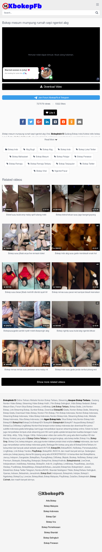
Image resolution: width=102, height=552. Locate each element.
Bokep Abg (47, 149)
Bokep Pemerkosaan (51, 527)
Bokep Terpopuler (66, 163)
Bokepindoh (58, 422)
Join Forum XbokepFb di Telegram (53, 97)
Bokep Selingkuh (51, 537)
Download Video (52, 86)
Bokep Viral (41, 170)
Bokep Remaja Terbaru (40, 163)
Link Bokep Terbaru (60, 406)
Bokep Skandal (51, 532)
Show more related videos (51, 382)
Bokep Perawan (84, 156)
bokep (77, 441)
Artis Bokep (51, 500)
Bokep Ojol (51, 516)
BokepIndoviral (73, 460)
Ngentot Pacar (60, 170)
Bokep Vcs (51, 521)
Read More (49, 139)
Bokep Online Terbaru (37, 438)
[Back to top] (97, 546)
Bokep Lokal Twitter (87, 149)
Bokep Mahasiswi (20, 156)
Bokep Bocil (46, 473)
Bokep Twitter (88, 163)
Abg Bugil (30, 149)
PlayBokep (37, 450)
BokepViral (18, 422)
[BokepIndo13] (22, 6)
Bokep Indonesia (51, 511)
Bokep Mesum (42, 156)
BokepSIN (55, 447)
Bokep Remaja (16, 163)
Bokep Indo (12, 149)
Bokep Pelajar (62, 156)
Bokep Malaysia (51, 505)
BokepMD (58, 409)
